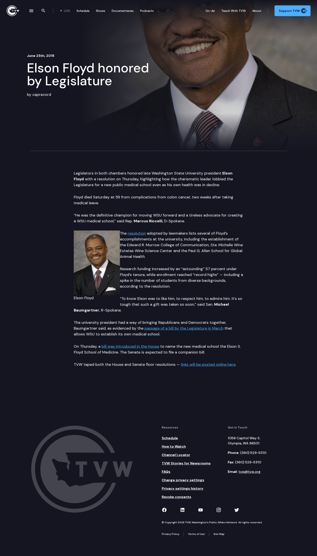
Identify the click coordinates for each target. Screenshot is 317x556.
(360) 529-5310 (253, 452)
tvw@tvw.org (250, 471)
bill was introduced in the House (130, 346)
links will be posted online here (208, 364)
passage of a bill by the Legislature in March (183, 328)
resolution (137, 233)
